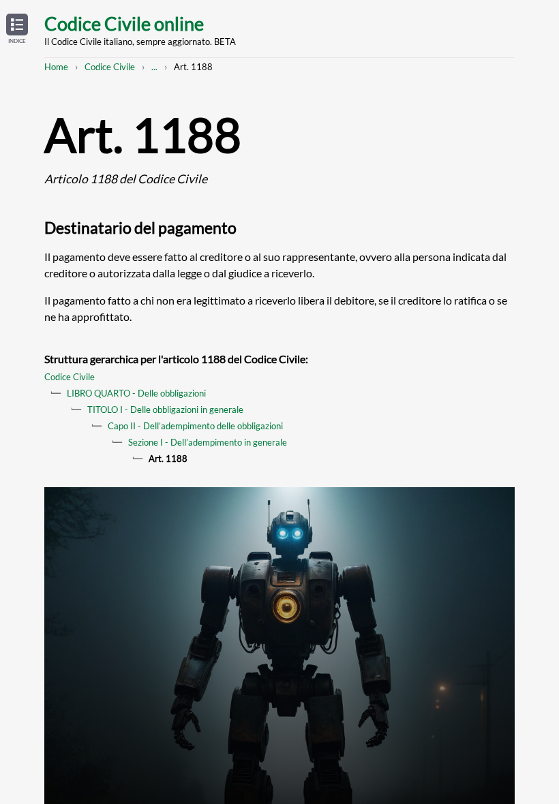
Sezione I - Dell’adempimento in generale (207, 442)
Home (56, 66)
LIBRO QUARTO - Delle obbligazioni (136, 393)
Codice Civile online (124, 23)
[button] (17, 29)
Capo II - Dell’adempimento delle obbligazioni (195, 425)
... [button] (154, 66)
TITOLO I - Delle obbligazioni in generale (165, 409)
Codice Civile (110, 66)
